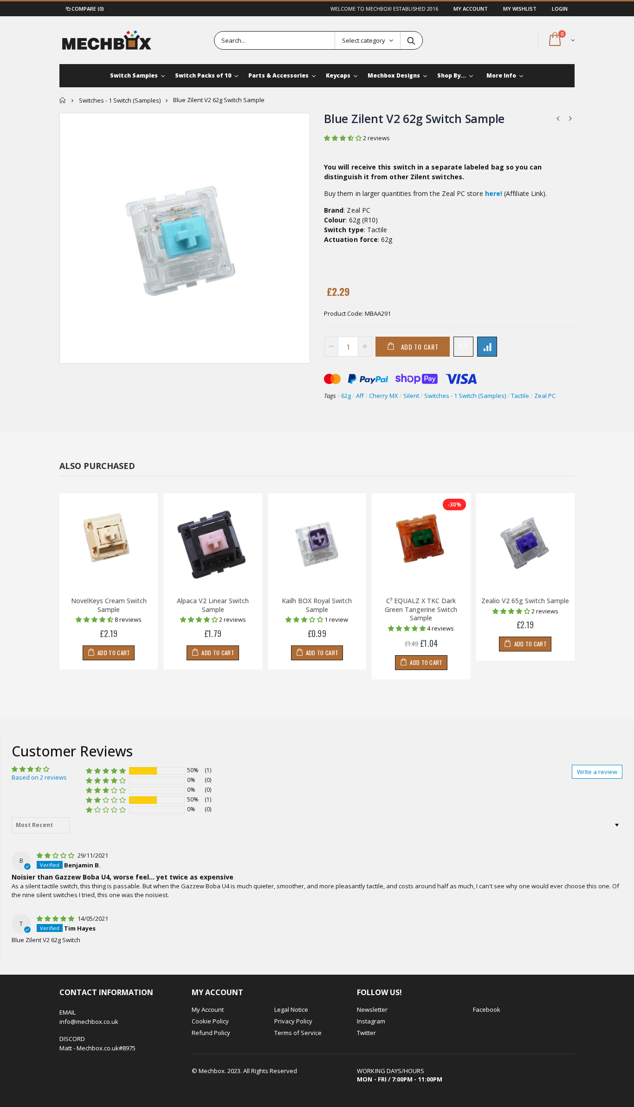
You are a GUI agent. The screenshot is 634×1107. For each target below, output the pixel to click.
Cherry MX (383, 395)
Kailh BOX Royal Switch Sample (317, 605)
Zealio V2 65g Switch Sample (525, 600)
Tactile (520, 395)
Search (411, 40)
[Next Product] (570, 118)
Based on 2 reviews (39, 777)
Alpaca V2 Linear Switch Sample (213, 605)
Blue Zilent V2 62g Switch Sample (414, 118)
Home (62, 100)
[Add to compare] (487, 347)
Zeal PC (545, 395)
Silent (411, 395)
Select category (363, 40)
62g (346, 395)
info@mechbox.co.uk (88, 1021)
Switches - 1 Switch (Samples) (120, 100)
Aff (360, 395)
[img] (56, 855)
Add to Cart (420, 347)
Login (560, 8)
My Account (471, 8)
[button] (343, 138)
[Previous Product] (557, 118)
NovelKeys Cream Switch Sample (109, 605)
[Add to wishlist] (463, 347)
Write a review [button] (597, 772)
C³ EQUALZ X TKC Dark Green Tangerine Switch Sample (421, 609)
